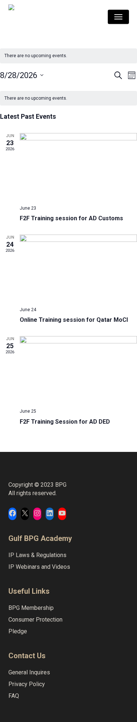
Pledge (17, 631)
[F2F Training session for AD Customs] (78, 166)
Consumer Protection (35, 619)
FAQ (13, 695)
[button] (118, 17)
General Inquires (29, 672)
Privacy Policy (26, 684)
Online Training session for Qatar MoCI (74, 319)
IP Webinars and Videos (39, 566)
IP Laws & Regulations (37, 555)
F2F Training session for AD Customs (71, 218)
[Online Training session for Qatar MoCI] (78, 268)
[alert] (68, 55)
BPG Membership (31, 607)
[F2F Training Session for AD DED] (78, 369)
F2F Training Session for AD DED (65, 421)
